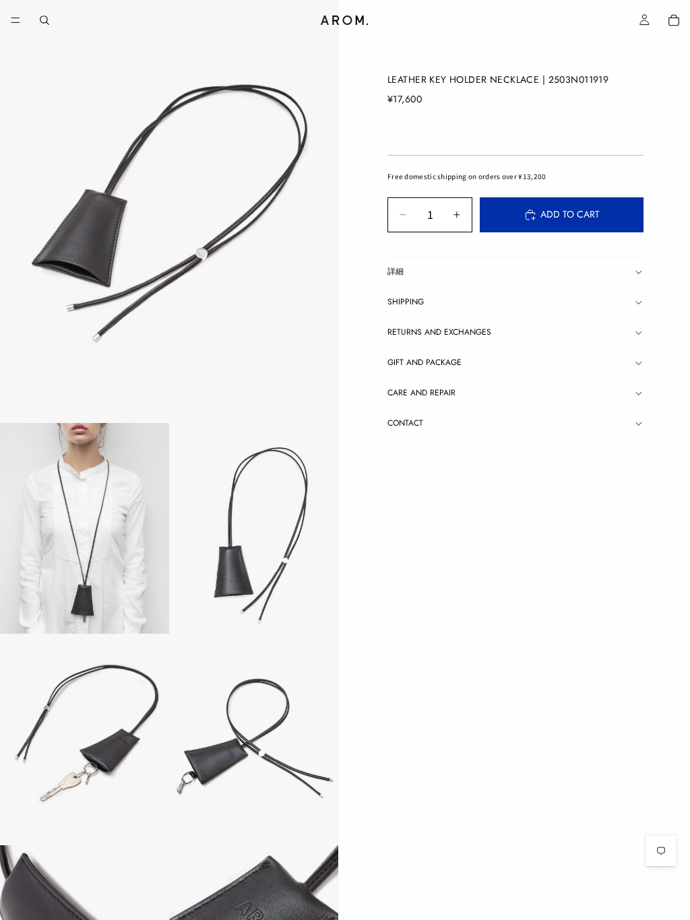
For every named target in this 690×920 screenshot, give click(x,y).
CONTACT (405, 423)
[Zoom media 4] (84, 739)
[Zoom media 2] (84, 528)
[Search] (44, 20)
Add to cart (570, 214)
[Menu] (15, 20)
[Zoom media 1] (169, 211)
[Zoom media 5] (253, 739)
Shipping (405, 302)
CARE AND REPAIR (421, 393)
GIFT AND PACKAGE (424, 362)
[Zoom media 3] (253, 528)
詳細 (395, 271)
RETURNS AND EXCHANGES (439, 332)
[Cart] (674, 20)
